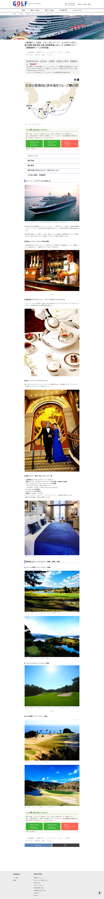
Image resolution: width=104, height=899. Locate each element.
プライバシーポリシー (39, 885)
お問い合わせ (37, 882)
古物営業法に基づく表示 (39, 890)
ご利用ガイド (37, 893)
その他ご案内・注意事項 (36, 175)
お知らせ (36, 895)
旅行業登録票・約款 (38, 887)
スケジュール (33, 156)
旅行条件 (31, 165)
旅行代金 (31, 160)
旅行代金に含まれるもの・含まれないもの (43, 170)
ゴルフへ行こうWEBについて (41, 880)
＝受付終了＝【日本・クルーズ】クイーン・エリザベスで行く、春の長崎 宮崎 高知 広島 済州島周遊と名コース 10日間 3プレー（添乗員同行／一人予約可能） (52, 45)
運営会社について (38, 877)
